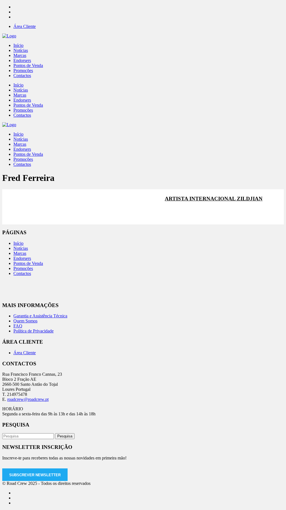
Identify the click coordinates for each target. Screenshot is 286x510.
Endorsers (22, 258)
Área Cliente (24, 26)
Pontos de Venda (28, 263)
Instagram (217, 213)
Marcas (19, 253)
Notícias (20, 248)
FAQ (17, 326)
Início (18, 243)
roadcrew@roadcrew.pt (28, 399)
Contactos (22, 273)
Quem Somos (25, 321)
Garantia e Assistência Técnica (40, 315)
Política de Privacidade (33, 331)
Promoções (23, 268)
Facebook (179, 213)
